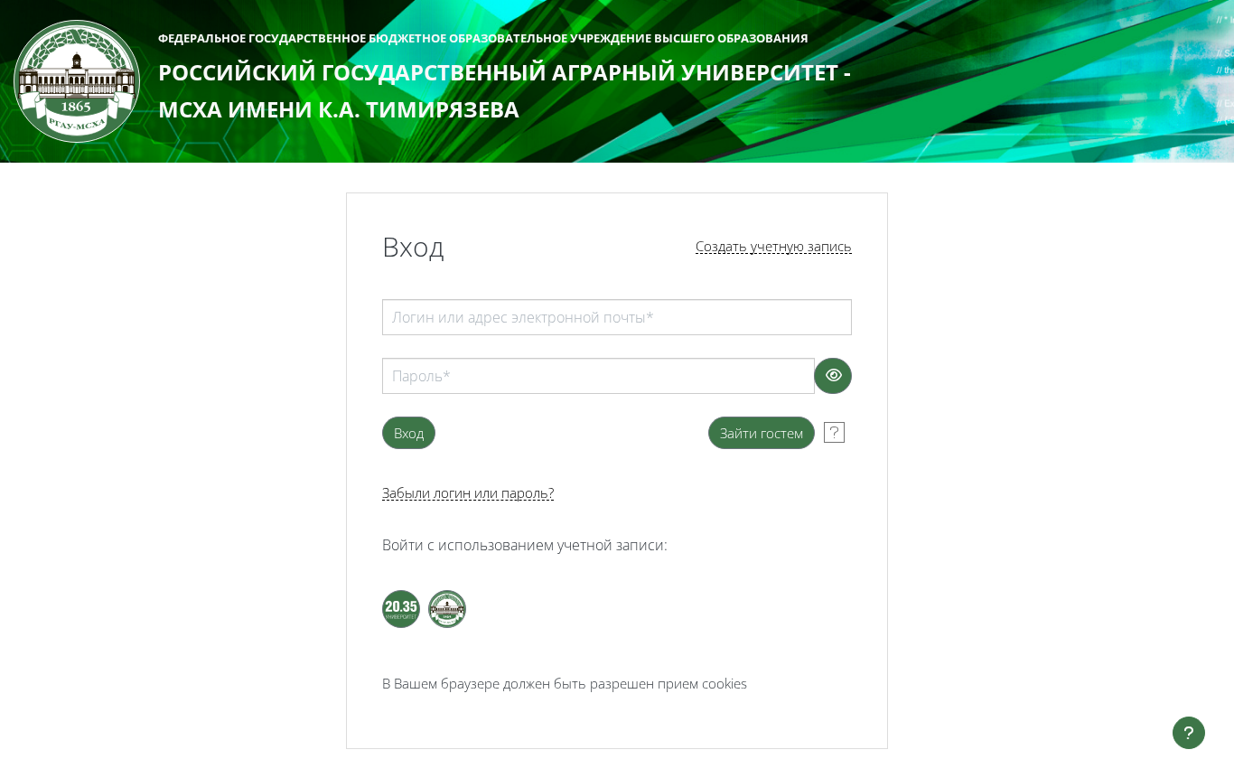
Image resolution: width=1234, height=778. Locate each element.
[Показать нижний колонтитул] (1189, 733)
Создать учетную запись (774, 246)
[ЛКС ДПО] (447, 609)
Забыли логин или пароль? (468, 493)
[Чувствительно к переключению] (833, 376)
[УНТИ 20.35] (401, 609)
